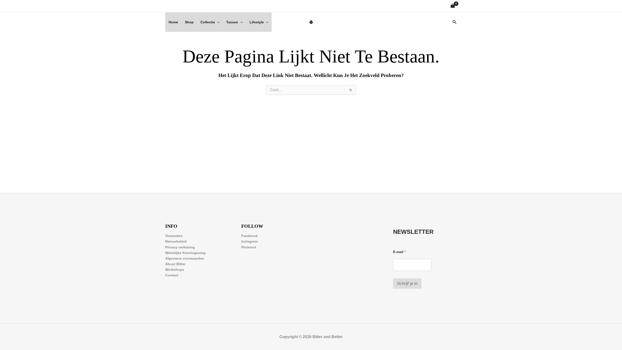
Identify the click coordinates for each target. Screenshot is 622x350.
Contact (171, 275)
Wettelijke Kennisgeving (185, 253)
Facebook (249, 236)
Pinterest (248, 247)
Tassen (232, 22)
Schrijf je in (407, 283)
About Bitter (175, 264)
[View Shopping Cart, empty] (453, 6)
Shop (189, 22)
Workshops (174, 269)
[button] (217, 22)
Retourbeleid (176, 241)
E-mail (399, 252)
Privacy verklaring (180, 247)
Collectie (207, 22)
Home (173, 22)
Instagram (249, 241)
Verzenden (173, 236)
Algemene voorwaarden (184, 258)
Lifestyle (257, 22)
